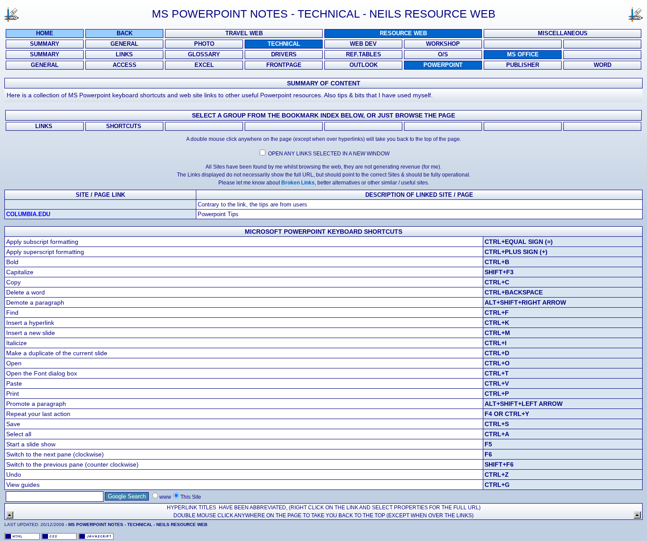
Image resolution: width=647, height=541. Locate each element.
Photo (204, 44)
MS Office (523, 55)
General (124, 44)
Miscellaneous (563, 33)
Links (124, 55)
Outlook (363, 65)
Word (602, 65)
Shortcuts (124, 126)
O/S (443, 55)
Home (44, 33)
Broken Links (298, 183)
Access (124, 65)
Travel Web (244, 33)
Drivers (284, 55)
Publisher (522, 65)
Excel (204, 65)
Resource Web (403, 33)
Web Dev (363, 44)
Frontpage (283, 65)
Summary (44, 44)
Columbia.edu (28, 214)
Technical (284, 44)
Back (124, 33)
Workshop (443, 44)
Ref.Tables (363, 55)
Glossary (204, 55)
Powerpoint (443, 65)
